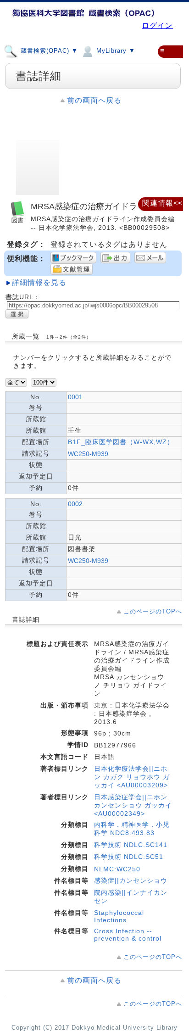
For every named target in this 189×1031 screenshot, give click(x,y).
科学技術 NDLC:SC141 (130, 844)
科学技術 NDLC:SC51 (128, 856)
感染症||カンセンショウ (130, 880)
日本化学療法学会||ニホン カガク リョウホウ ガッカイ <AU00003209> (132, 777)
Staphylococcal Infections (119, 916)
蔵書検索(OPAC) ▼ (48, 51)
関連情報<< (162, 203)
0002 (75, 503)
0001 (75, 397)
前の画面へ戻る (94, 100)
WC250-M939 (88, 453)
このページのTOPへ (152, 611)
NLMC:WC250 (117, 869)
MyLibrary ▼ (114, 51)
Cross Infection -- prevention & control (127, 934)
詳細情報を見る (39, 282)
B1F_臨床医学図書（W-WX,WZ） (121, 442)
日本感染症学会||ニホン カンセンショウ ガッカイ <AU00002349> (133, 805)
